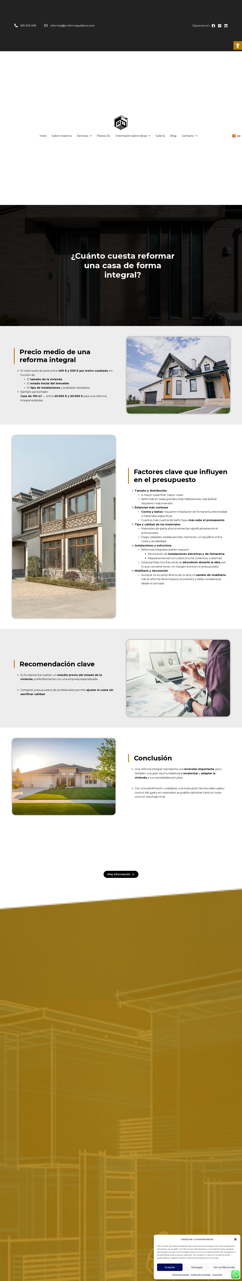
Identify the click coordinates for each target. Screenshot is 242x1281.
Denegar (197, 1267)
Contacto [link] (188, 135)
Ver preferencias (224, 1267)
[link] (237, 45)
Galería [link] (160, 135)
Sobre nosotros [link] (62, 135)
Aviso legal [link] (217, 1274)
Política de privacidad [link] (201, 1274)
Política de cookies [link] (180, 1274)
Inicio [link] (43, 135)
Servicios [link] (82, 135)
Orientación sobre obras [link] (131, 135)
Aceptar (170, 1267)
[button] (235, 1239)
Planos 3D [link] (103, 135)
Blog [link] (173, 135)
